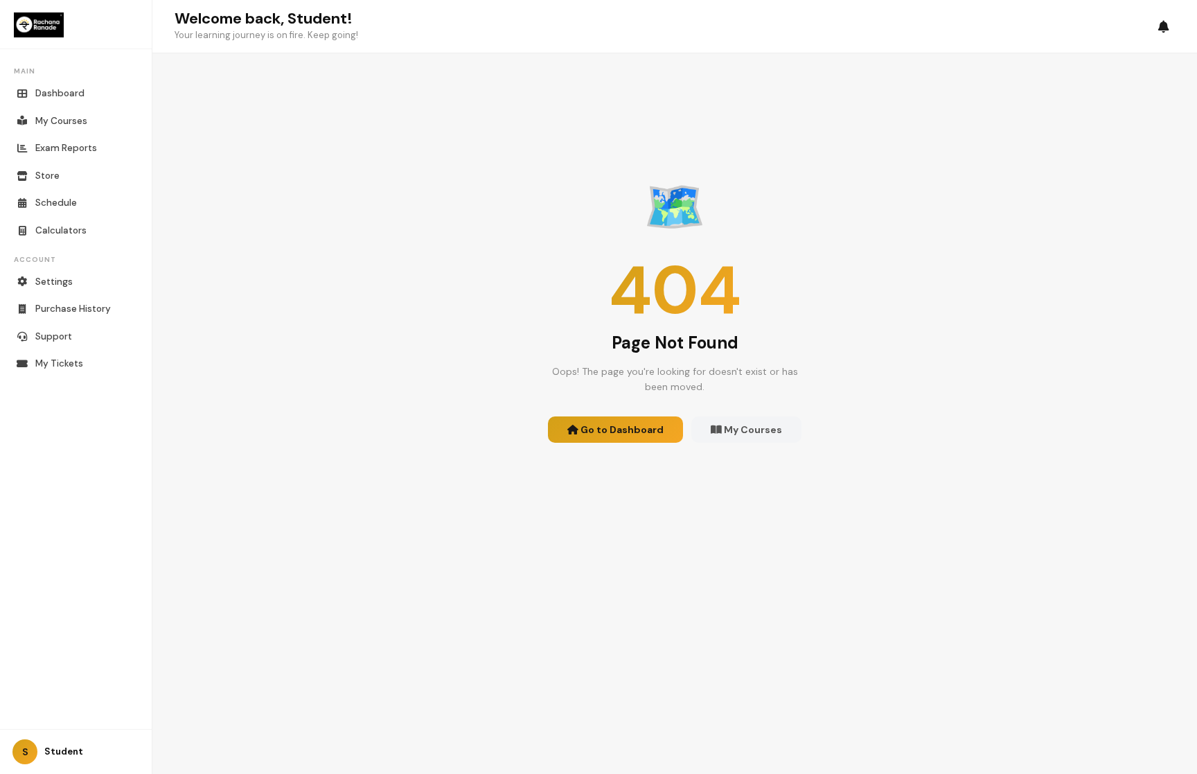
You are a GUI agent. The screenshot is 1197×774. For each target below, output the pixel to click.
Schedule (56, 203)
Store (47, 176)
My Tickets (59, 363)
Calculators (61, 230)
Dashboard (60, 93)
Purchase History (73, 309)
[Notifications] (1164, 26)
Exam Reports (66, 148)
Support (53, 336)
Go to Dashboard (621, 429)
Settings (54, 282)
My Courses (61, 121)
